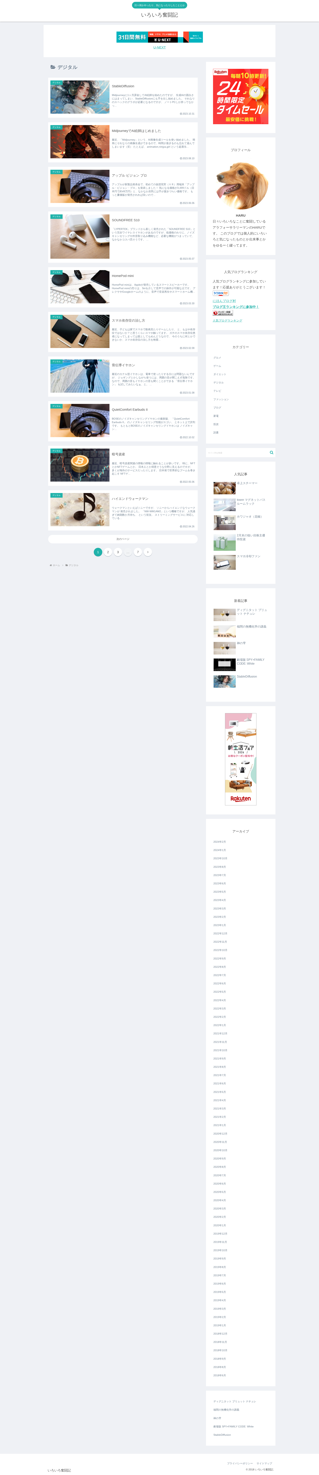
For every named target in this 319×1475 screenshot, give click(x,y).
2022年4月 (219, 1000)
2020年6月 (219, 1183)
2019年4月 (219, 1300)
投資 (216, 424)
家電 (216, 415)
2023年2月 (219, 916)
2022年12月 (220, 933)
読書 (216, 432)
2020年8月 (219, 1166)
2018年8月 (219, 1367)
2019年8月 (219, 1267)
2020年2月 (219, 1216)
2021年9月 (219, 1058)
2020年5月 (219, 1191)
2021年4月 (219, 1100)
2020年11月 (220, 1141)
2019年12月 (220, 1233)
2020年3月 (219, 1208)
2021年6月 (219, 1083)
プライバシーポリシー (240, 1463)
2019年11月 (220, 1241)
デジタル (218, 382)
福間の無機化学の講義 (226, 1409)
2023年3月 (219, 908)
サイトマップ (264, 1463)
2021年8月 (219, 1066)
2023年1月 (219, 925)
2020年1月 (219, 1225)
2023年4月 (219, 900)
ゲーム (217, 365)
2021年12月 (220, 1033)
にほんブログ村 (224, 301)
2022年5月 (219, 991)
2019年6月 (219, 1283)
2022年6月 (219, 983)
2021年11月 (220, 1041)
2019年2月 (219, 1317)
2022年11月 (220, 941)
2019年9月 (219, 1258)
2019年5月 (219, 1291)
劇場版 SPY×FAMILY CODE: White (233, 1426)
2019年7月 (219, 1275)
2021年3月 (219, 1108)
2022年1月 (219, 1025)
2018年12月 (220, 1333)
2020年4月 (219, 1200)
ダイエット (219, 374)
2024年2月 (219, 841)
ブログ (217, 407)
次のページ (122, 538)
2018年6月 (219, 1375)
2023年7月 (219, 875)
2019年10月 (220, 1250)
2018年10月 (220, 1350)
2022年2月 (219, 1016)
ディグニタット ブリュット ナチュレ (234, 1401)
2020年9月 (219, 1158)
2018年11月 (220, 1341)
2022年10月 (220, 950)
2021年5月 (219, 1091)
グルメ (217, 357)
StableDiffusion (222, 1434)
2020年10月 (220, 1150)
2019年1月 (219, 1325)
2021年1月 (219, 1125)
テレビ (217, 390)
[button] (271, 452)
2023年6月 (219, 883)
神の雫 (217, 1418)
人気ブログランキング (227, 320)
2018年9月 (219, 1358)
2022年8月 (219, 966)
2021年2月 (219, 1116)
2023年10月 (220, 858)
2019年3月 (219, 1308)
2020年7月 (219, 1175)
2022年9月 (219, 958)
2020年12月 (220, 1133)
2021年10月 (220, 1050)
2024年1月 (219, 850)
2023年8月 (219, 866)
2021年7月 (219, 1075)
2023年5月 (219, 891)
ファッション (221, 399)
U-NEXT (159, 47)
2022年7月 (219, 975)
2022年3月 (219, 1008)
